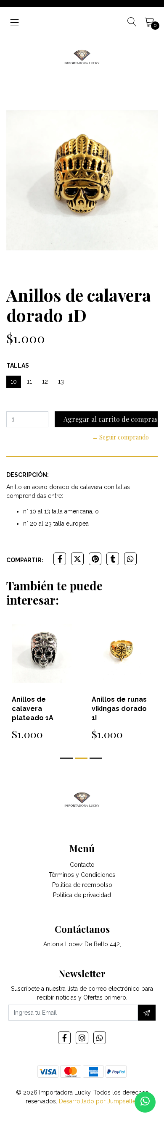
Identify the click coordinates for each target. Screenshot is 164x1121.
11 (29, 381)
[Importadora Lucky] (82, 56)
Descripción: (27, 474)
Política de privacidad (82, 895)
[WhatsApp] (100, 1038)
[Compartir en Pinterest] (95, 559)
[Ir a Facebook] (64, 1038)
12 (45, 381)
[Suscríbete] (147, 1013)
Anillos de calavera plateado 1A (32, 708)
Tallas (17, 365)
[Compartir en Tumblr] (113, 559)
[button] (66, 758)
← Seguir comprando (120, 437)
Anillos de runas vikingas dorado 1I (119, 708)
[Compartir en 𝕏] (77, 559)
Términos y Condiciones (82, 874)
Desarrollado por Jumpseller (98, 1101)
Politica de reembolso (82, 885)
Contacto (82, 864)
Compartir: (24, 560)
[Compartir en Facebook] (60, 559)
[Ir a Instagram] (82, 1038)
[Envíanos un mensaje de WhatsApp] (145, 1102)
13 (61, 381)
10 (14, 381)
